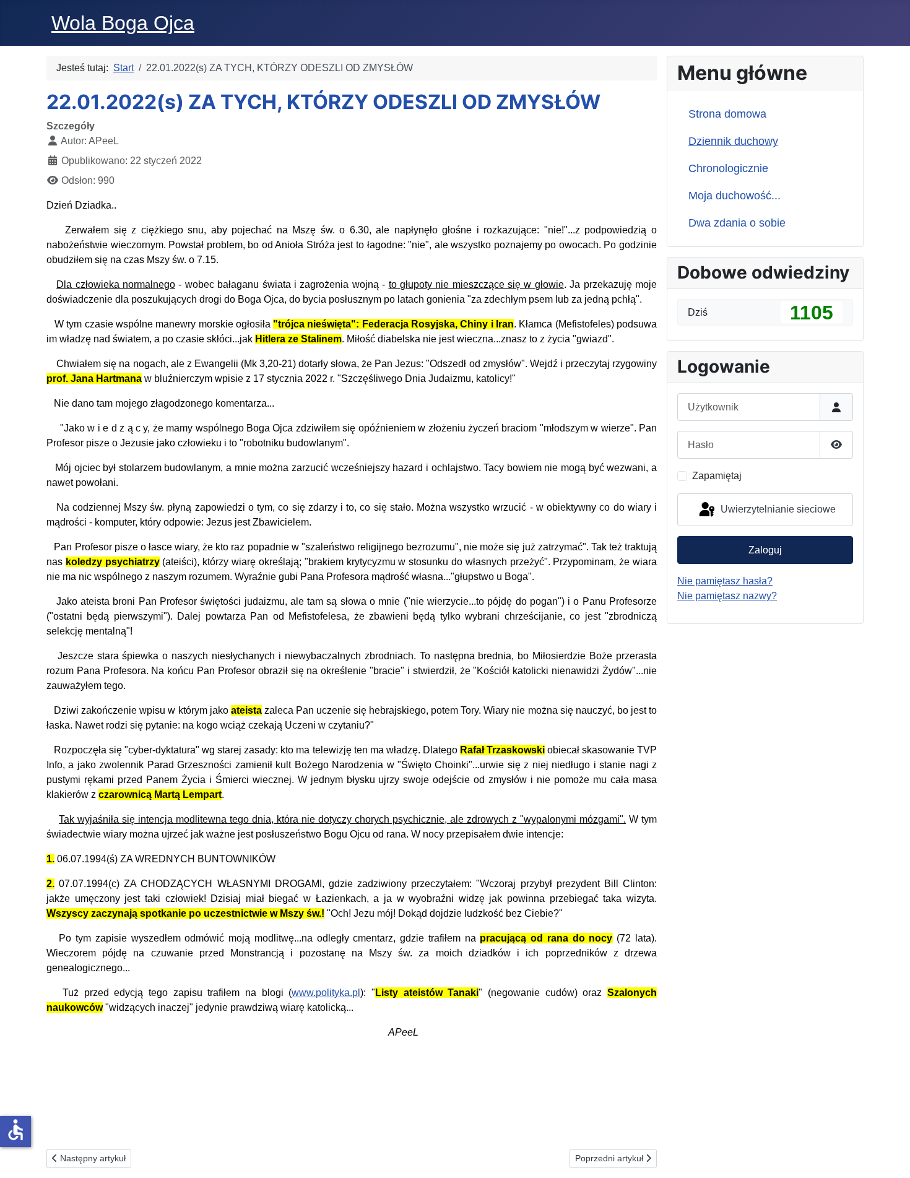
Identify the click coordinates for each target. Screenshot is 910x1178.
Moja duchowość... (734, 195)
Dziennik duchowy (733, 141)
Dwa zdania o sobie (737, 223)
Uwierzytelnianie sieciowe (777, 509)
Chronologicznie (728, 168)
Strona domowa (727, 114)
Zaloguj (765, 550)
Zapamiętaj (717, 475)
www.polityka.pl (326, 992)
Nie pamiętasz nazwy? (727, 596)
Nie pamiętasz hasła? (725, 581)
